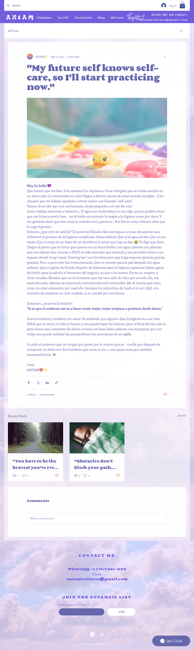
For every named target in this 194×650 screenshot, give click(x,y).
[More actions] (165, 56)
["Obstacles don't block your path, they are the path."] (97, 437)
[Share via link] (56, 382)
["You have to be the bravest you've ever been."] (35, 437)
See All (182, 415)
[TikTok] (92, 634)
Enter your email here (73, 604)
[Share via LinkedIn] (47, 382)
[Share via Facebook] (29, 382)
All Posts (13, 30)
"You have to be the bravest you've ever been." (35, 464)
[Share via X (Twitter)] (38, 382)
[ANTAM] (102, 634)
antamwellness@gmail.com (164, 19)
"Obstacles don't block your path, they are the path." (95, 464)
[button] (182, 4)
